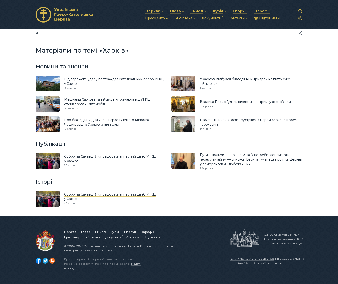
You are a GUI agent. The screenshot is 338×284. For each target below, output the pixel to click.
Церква (70, 232)
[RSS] (52, 261)
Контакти (132, 237)
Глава (85, 232)
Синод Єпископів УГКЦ (280, 234)
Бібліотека (92, 237)
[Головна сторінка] (37, 33)
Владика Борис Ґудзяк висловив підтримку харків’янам (245, 102)
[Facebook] (38, 261)
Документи (113, 237)
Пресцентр (72, 237)
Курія (114, 232)
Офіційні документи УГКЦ (282, 239)
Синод (100, 232)
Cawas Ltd (90, 250)
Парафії (147, 232)
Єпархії (130, 232)
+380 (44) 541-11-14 (242, 263)
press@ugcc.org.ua (269, 263)
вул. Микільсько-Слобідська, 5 (252, 258)
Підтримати (152, 237)
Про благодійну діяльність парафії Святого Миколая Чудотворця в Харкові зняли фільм (107, 122)
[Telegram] (45, 261)
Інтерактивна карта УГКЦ (282, 243)
